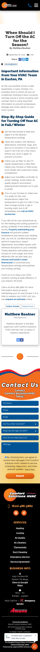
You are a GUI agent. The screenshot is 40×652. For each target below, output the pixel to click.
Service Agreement (20, 561)
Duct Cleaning (20, 552)
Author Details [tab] (12, 306)
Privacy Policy (30, 469)
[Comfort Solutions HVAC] (9, 5)
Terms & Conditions (20, 622)
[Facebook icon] (21, 340)
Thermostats (20, 547)
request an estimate (15, 299)
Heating (20, 528)
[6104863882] (30, 5)
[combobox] (20, 424)
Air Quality (20, 538)
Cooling (20, 533)
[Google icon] (18, 340)
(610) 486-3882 (22, 506)
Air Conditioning (11, 64)
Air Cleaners (20, 542)
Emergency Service (20, 557)
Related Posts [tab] (28, 306)
